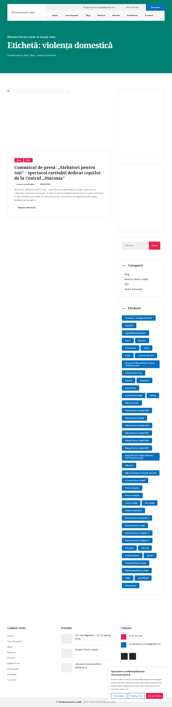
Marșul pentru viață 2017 (137, 433)
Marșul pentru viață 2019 (137, 448)
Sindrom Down (132, 555)
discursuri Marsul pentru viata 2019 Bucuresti (139, 364)
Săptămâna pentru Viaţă (136, 570)
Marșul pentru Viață (134, 418)
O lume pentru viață (135, 480)
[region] (137, 684)
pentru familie (132, 488)
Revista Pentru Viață (135, 525)
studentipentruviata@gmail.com (99, 7)
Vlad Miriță (143, 578)
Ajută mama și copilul (135, 333)
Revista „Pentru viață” (136, 279)
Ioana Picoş (130, 388)
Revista (116, 15)
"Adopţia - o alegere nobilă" (138, 318)
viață (127, 578)
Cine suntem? (72, 15)
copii (146, 348)
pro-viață (149, 503)
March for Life (132, 403)
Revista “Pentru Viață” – (87, 649)
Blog (88, 15)
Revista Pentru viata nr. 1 (137, 518)
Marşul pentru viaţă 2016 (137, 410)
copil (127, 355)
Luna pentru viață (133, 395)
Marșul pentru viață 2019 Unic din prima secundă (139, 456)
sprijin (150, 555)
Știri (28, 160)
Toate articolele (133, 289)
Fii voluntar (132, 15)
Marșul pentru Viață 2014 (137, 425)
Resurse (101, 15)
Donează (155, 7)
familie (128, 380)
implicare (144, 380)
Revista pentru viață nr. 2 (137, 533)
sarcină (144, 548)
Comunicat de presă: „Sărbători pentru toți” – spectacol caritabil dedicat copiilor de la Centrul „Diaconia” (57, 173)
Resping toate (136, 696)
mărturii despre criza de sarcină (140, 473)
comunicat (130, 348)
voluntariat (130, 585)
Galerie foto (13, 663)
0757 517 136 (132, 7)
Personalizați (119, 696)
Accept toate (154, 696)
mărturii (129, 465)
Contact (149, 15)
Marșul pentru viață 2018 (137, 440)
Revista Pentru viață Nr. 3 (137, 540)
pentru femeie (132, 495)
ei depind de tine (133, 373)
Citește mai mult (26, 207)
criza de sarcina (146, 355)
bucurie (142, 340)
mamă (153, 395)
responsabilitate (133, 510)
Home (55, 15)
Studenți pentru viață (135, 563)
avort (127, 340)
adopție (129, 325)
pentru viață (131, 503)
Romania (129, 548)
